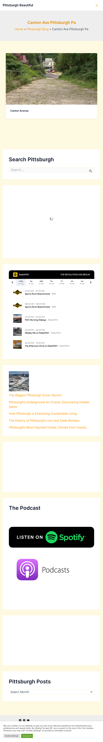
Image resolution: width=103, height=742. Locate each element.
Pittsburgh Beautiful (18, 5)
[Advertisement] (51, 467)
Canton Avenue (19, 110)
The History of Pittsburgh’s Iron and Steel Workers (44, 420)
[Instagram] (24, 720)
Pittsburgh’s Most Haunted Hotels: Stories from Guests (48, 427)
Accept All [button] (27, 736)
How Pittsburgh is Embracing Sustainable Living (43, 413)
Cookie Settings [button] (11, 736)
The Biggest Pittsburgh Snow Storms (35, 395)
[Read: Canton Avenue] (51, 79)
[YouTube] (28, 720)
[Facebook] (20, 720)
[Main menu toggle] (96, 5)
